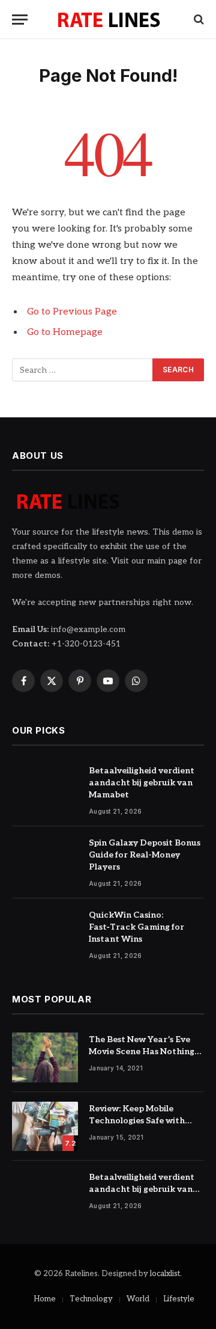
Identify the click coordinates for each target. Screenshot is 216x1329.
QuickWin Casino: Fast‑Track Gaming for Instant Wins (136, 927)
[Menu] (20, 19)
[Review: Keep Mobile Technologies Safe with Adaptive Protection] (45, 1127)
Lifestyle (178, 1299)
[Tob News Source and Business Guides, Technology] (108, 19)
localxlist (165, 1273)
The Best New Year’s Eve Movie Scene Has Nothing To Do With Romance (141, 1051)
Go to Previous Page (72, 312)
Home (45, 1299)
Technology (91, 1299)
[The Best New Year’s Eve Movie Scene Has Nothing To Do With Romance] (45, 1057)
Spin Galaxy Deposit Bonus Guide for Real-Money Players (144, 855)
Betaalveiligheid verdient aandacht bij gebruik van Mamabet (141, 783)
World (138, 1299)
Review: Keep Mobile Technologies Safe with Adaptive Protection (137, 1120)
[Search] (197, 19)
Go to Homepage (65, 332)
